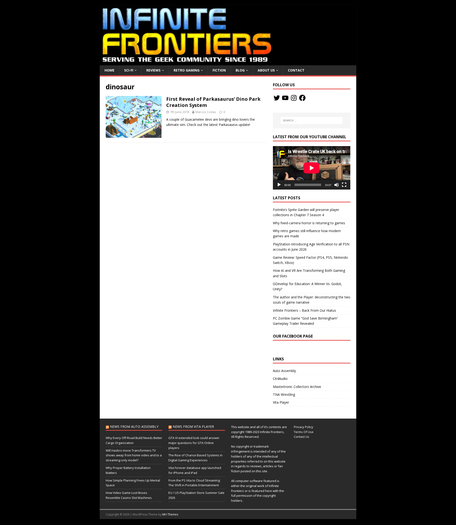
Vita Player (281, 402)
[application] (311, 168)
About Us (266, 70)
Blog (240, 70)
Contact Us (301, 436)
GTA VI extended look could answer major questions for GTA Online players (193, 443)
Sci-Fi (128, 70)
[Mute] (336, 184)
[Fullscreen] (344, 184)
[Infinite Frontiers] (228, 62)
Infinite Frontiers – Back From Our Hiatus (304, 310)
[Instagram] (294, 98)
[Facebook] (302, 98)
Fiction (219, 70)
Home (109, 70)
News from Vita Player (193, 426)
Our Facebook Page (293, 336)
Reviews (153, 70)
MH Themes (170, 514)
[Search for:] (312, 120)
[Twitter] (276, 98)
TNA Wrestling (284, 394)
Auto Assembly (284, 370)
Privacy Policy (303, 427)
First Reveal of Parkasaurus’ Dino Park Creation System (213, 102)
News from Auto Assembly (134, 426)
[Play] (279, 184)
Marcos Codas (205, 112)
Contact (296, 70)
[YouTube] (285, 98)
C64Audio (280, 378)
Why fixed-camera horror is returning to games (309, 223)
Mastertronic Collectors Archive (297, 386)
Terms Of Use (304, 432)
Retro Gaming (187, 70)
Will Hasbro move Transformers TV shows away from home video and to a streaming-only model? (134, 455)
